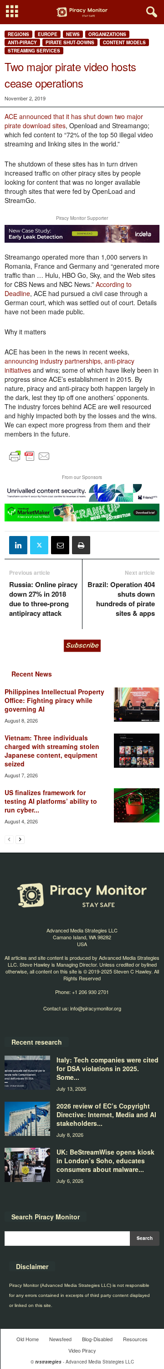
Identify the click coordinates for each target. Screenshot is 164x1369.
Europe (47, 34)
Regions (18, 34)
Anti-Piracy (22, 42)
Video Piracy (82, 1350)
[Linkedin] (18, 545)
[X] (39, 545)
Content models (124, 42)
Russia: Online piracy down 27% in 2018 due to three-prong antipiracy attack (43, 599)
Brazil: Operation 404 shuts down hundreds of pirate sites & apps (121, 599)
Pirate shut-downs (70, 42)
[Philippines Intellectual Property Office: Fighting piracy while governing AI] (136, 704)
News (73, 34)
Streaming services (34, 50)
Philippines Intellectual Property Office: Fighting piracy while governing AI (54, 700)
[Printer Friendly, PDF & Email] (30, 460)
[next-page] (20, 839)
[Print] (81, 545)
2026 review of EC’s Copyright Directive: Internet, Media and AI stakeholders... (106, 1114)
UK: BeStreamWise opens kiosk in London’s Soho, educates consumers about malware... (105, 1160)
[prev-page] (9, 839)
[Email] (60, 545)
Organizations (107, 34)
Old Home (27, 1339)
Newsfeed (60, 1339)
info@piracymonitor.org (95, 1008)
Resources (135, 1339)
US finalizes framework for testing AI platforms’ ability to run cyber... (51, 801)
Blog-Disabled (97, 1339)
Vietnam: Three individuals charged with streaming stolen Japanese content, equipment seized (52, 750)
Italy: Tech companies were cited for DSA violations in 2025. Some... (107, 1068)
